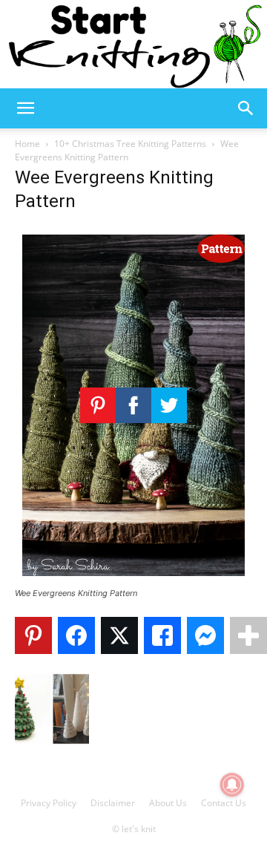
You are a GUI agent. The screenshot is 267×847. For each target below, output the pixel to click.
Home (27, 143)
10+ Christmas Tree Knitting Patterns (130, 143)
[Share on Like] (162, 635)
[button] (25, 108)
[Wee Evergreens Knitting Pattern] (133, 579)
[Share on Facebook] (76, 635)
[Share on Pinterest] (33, 635)
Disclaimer (112, 803)
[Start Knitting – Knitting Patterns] (133, 44)
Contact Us (223, 803)
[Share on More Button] (248, 635)
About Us (168, 803)
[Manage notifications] (232, 785)
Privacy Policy (48, 803)
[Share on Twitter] (119, 635)
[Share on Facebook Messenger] (205, 635)
